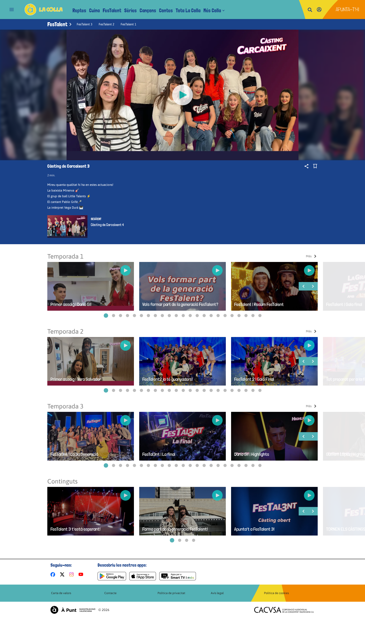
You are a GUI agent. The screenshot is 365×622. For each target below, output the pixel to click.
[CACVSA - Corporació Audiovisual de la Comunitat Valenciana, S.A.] (284, 610)
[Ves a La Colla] (43, 9)
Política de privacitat (171, 593)
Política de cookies (276, 593)
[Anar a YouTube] (82, 574)
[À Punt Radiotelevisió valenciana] (72, 610)
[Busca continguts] (309, 10)
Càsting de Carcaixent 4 (107, 225)
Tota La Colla (188, 10)
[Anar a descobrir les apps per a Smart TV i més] (177, 576)
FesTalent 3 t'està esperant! (75, 529)
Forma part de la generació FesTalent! (175, 529)
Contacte (110, 593)
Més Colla (212, 10)
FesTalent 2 (106, 24)
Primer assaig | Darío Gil (70, 304)
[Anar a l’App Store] (142, 576)
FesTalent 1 (128, 24)
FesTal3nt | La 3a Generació (74, 454)
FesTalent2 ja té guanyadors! (167, 379)
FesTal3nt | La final (158, 454)
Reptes (79, 10)
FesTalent (112, 10)
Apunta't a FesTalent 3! (254, 529)
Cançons (148, 10)
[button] (106, 315)
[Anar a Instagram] (72, 574)
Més (309, 256)
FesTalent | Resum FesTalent (259, 304)
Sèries (130, 10)
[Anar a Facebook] (53, 574)
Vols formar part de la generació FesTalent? (180, 304)
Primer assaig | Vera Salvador (75, 379)
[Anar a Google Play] (112, 576)
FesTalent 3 (84, 24)
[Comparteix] (306, 166)
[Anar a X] (63, 574)
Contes (166, 10)
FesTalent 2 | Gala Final (254, 379)
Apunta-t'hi (347, 9)
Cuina (94, 10)
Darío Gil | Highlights (251, 454)
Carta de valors (61, 593)
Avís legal (217, 593)
